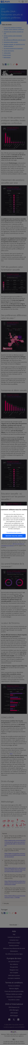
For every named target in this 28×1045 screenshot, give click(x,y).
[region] (14, 523)
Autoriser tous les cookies (14, 536)
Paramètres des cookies (14, 532)
